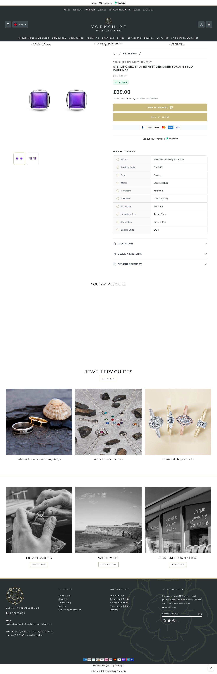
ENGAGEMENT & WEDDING (33, 38)
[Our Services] (39, 520)
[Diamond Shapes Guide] (178, 422)
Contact (62, 606)
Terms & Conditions (120, 606)
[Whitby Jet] (108, 520)
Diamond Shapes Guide (178, 459)
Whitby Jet (90, 10)
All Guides (63, 599)
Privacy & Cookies (119, 603)
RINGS (121, 38)
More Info (108, 564)
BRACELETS (134, 38)
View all (108, 379)
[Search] (8, 24)
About (67, 10)
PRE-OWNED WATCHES (185, 38)
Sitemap (114, 610)
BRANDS (149, 38)
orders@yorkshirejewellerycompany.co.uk (28, 624)
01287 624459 (17, 613)
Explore (178, 564)
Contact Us (148, 10)
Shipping (131, 98)
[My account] (201, 24)
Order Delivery (117, 595)
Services (102, 10)
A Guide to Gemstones (108, 459)
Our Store (77, 10)
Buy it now (160, 117)
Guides (137, 10)
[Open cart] (209, 24)
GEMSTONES (76, 38)
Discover (39, 564)
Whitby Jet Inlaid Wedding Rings (39, 459)
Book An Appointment (69, 610)
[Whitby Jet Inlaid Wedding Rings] (39, 422)
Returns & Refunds (119, 599)
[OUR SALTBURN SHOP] (178, 520)
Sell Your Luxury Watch (119, 10)
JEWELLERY (59, 38)
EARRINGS (108, 38)
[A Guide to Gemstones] (108, 422)
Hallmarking (64, 603)
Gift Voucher (64, 595)
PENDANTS (93, 38)
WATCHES (163, 38)
